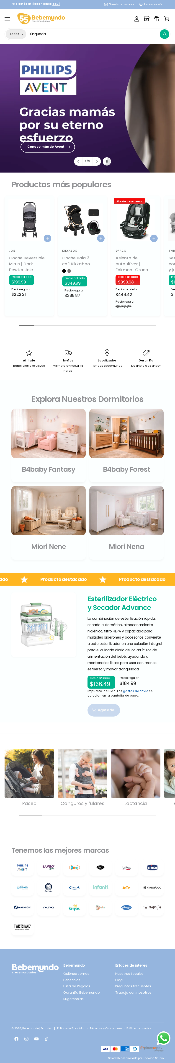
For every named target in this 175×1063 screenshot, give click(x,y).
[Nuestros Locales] (147, 19)
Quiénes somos (76, 973)
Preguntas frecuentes (133, 986)
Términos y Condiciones (106, 1028)
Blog (119, 980)
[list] (87, 484)
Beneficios (71, 980)
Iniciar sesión (154, 4)
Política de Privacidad (71, 1028)
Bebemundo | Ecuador (37, 1028)
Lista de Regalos (76, 986)
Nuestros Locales (121, 4)
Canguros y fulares (82, 803)
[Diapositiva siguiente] (97, 161)
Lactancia (135, 803)
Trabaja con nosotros (133, 992)
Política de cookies (138, 1028)
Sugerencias (73, 999)
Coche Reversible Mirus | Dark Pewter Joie (27, 263)
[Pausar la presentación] (107, 161)
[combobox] (98, 34)
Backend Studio (153, 1058)
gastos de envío (135, 691)
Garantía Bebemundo (81, 992)
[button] (7, 19)
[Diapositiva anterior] (78, 161)
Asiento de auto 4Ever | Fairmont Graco (132, 263)
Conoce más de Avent (46, 147)
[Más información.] (163, 1039)
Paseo (29, 803)
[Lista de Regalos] (157, 19)
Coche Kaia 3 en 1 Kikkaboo (76, 261)
